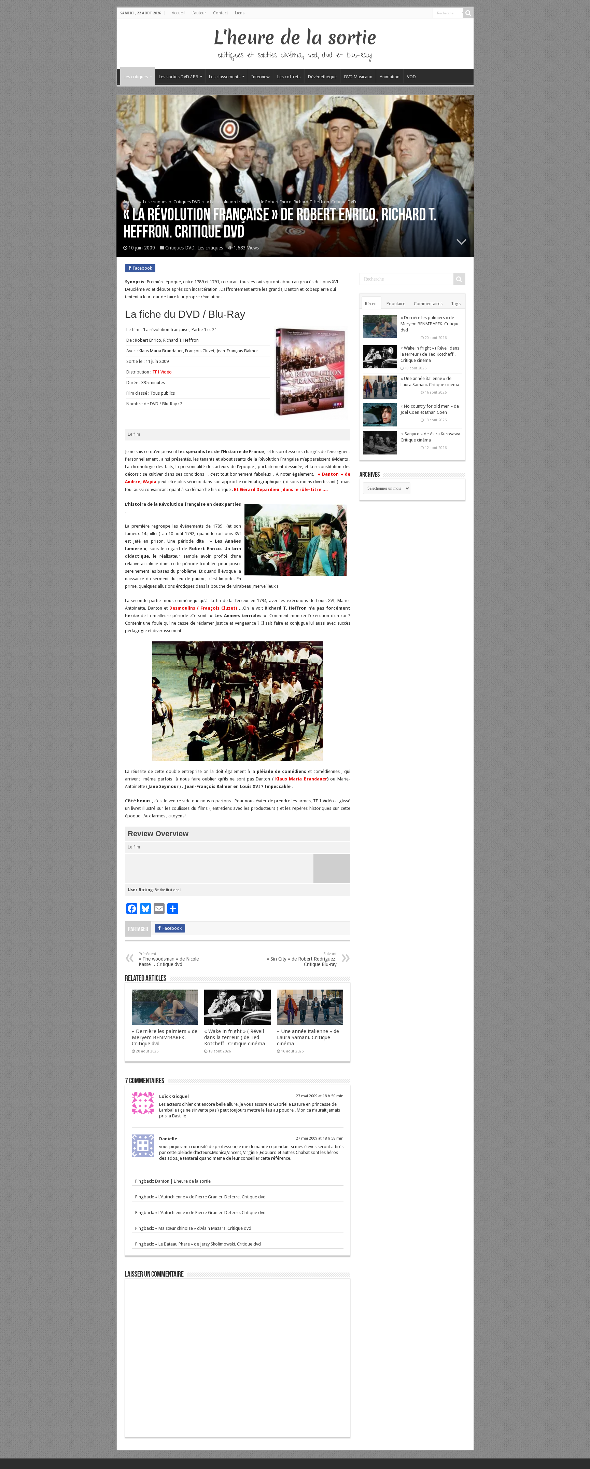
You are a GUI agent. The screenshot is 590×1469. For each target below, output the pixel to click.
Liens (239, 13)
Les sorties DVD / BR (178, 76)
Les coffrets (288, 76)
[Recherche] (468, 13)
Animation (389, 76)
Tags (456, 303)
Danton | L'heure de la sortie (183, 1181)
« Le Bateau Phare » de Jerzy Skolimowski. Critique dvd (208, 1244)
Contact (220, 13)
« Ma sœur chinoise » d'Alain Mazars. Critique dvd (203, 1228)
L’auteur (199, 13)
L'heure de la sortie (295, 37)
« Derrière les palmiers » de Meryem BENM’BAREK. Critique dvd (164, 1037)
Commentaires (428, 303)
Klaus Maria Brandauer (301, 778)
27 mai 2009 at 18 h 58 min (319, 1138)
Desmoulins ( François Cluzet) (203, 608)
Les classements (224, 76)
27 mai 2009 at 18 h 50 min (319, 1096)
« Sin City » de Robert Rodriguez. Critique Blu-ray (302, 959)
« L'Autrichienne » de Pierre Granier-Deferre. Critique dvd (210, 1196)
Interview (260, 76)
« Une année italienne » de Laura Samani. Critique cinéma (308, 1037)
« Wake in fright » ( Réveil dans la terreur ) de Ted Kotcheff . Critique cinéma (234, 1037)
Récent (371, 303)
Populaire (396, 303)
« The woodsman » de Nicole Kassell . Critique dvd (169, 959)
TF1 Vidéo (162, 372)
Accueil (178, 13)
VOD (411, 76)
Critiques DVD (186, 201)
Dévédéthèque (322, 76)
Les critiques (136, 76)
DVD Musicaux (358, 76)
